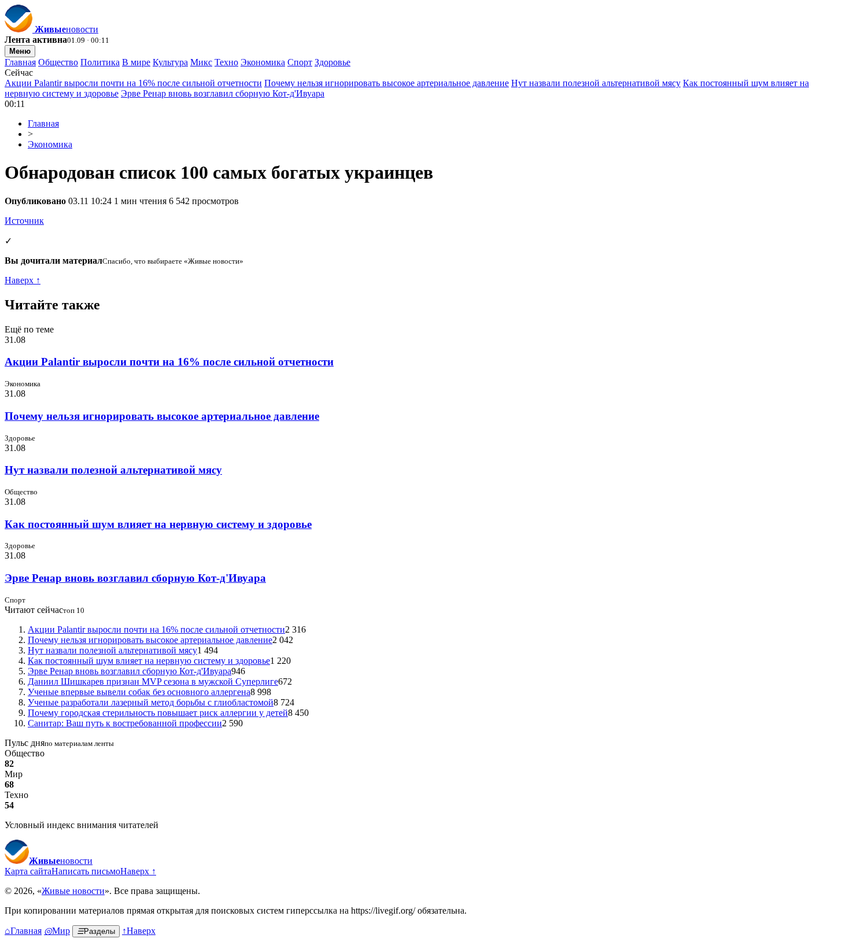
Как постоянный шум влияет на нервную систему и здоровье (158, 524)
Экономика (263, 62)
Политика (100, 62)
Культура (170, 62)
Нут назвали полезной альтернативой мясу (596, 83)
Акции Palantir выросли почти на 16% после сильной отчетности (133, 83)
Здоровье (332, 62)
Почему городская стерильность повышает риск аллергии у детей (158, 713)
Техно (226, 62)
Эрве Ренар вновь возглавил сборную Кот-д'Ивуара (222, 93)
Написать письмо (85, 871)
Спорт (299, 62)
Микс (201, 62)
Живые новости (73, 891)
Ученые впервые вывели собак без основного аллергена (139, 692)
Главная (20, 62)
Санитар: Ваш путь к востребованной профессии (125, 723)
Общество (58, 62)
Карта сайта (28, 871)
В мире (136, 62)
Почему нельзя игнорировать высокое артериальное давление (386, 83)
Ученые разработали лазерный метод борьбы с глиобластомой (151, 702)
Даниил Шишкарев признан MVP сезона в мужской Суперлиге (153, 681)
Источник (24, 221)
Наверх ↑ (22, 280)
